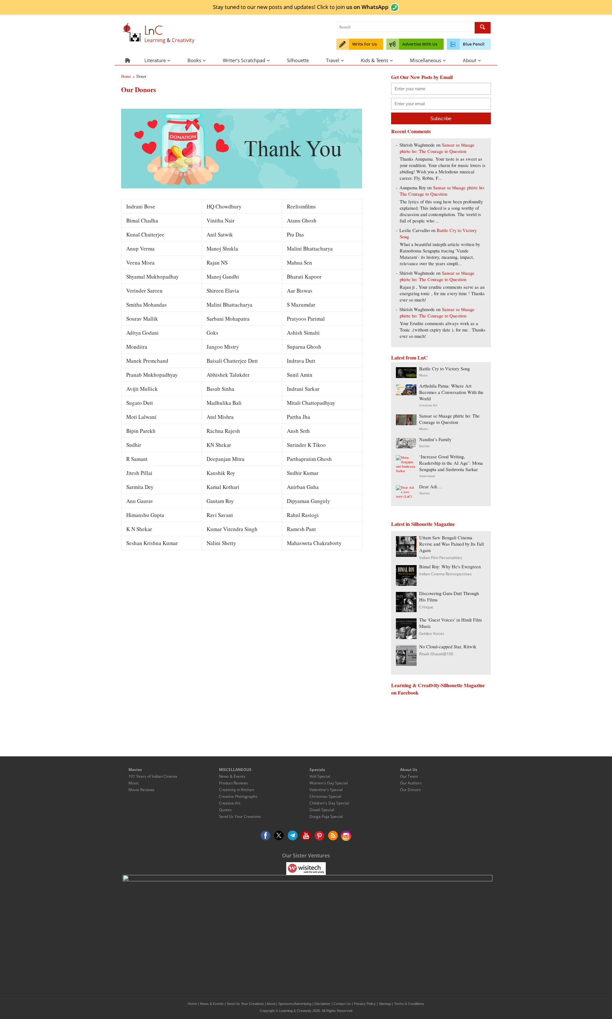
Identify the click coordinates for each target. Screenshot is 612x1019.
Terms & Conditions (409, 1004)
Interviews (427, 476)
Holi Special (320, 776)
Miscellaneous (425, 60)
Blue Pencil (473, 44)
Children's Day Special (329, 803)
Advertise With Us (419, 44)
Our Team (409, 776)
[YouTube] (306, 836)
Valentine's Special (326, 789)
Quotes (225, 809)
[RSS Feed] (333, 836)
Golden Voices (431, 633)
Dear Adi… (430, 487)
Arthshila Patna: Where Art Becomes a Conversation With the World (451, 392)
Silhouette (298, 60)
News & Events (232, 776)
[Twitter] (279, 836)
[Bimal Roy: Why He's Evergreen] (406, 583)
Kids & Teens (374, 60)
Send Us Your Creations (240, 816)
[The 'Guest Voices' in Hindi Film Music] (406, 637)
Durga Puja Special (326, 816)
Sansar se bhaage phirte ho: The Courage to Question (437, 148)
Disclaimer (322, 1004)
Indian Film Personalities (440, 557)
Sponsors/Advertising (294, 1004)
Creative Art (428, 405)
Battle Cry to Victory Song (444, 369)
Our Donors (410, 789)
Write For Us (364, 44)
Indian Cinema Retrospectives (445, 574)
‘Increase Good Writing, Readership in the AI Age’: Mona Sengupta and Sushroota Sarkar (451, 463)
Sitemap (385, 1004)
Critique (426, 607)
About (469, 60)
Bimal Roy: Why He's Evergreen (450, 567)
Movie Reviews (141, 789)
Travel (332, 60)
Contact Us (342, 1004)
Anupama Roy (412, 188)
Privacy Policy (365, 1004)
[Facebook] (266, 836)
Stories (424, 446)
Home (192, 1004)
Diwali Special (322, 809)
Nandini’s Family (435, 439)
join (362, 7)
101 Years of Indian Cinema (152, 776)
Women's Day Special (329, 783)
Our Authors (411, 783)
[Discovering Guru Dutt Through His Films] (406, 610)
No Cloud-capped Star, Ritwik (447, 647)
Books (194, 60)
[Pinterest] (319, 836)
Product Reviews (233, 783)
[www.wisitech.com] (306, 868)
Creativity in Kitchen (236, 789)
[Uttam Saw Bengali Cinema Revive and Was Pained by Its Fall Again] (406, 554)
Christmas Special (325, 796)
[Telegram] (293, 836)
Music (423, 375)
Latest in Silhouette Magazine (423, 524)
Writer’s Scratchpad (244, 60)
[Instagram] (346, 836)
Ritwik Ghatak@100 (436, 654)
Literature (155, 60)
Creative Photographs (238, 796)
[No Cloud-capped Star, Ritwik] (406, 663)
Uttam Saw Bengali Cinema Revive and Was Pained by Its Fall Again (451, 544)
